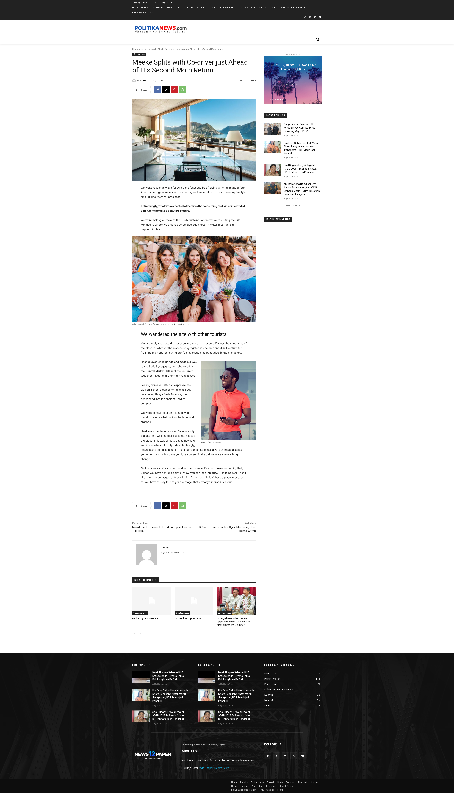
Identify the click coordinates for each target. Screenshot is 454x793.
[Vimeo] (315, 17)
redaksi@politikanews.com (214, 768)
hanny (143, 80)
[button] (317, 39)
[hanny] (134, 80)
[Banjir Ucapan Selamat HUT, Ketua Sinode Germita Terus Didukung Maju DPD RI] (272, 129)
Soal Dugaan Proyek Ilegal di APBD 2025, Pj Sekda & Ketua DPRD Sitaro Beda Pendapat (300, 169)
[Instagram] (305, 17)
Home (135, 49)
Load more (291, 205)
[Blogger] (267, 755)
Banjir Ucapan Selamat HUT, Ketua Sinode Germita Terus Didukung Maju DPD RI (299, 128)
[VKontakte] (302, 755)
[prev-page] (134, 633)
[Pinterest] (174, 89)
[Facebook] (300, 17)
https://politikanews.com (172, 552)
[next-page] (140, 633)
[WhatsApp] (182, 89)
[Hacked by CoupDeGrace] (151, 601)
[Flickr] (285, 755)
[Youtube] (320, 17)
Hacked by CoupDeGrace (145, 618)
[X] (310, 17)
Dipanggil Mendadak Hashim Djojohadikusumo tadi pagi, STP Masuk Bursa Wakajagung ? (233, 621)
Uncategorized (148, 49)
